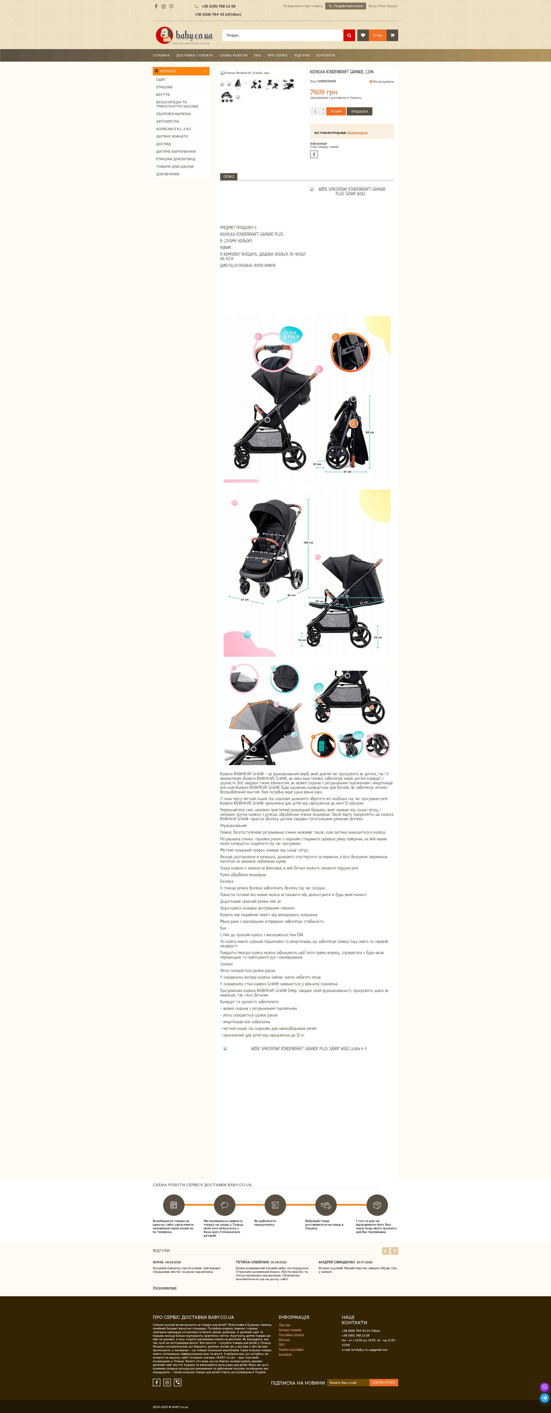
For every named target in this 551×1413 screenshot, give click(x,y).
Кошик (336, 111)
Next (394, 1251)
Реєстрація (388, 6)
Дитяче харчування (176, 151)
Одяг (161, 80)
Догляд (163, 144)
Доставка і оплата (194, 55)
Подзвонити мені (348, 6)
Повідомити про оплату (303, 6)
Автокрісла (167, 121)
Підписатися (383, 1382)
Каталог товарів (290, 1329)
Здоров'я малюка (173, 114)
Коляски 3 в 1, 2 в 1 (173, 129)
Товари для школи (175, 167)
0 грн (377, 35)
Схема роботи (234, 55)
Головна (161, 55)
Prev (386, 1251)
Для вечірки (167, 174)
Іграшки (164, 87)
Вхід (372, 6)
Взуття (163, 95)
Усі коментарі (164, 1288)
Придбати (359, 111)
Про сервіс (278, 55)
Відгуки (302, 55)
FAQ (257, 55)
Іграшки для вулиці (175, 159)
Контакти (325, 55)
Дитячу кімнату (172, 136)
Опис (228, 176)
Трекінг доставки (291, 1349)
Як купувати (383, 82)
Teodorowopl (357, 132)
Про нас (284, 1324)
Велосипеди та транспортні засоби (177, 104)
